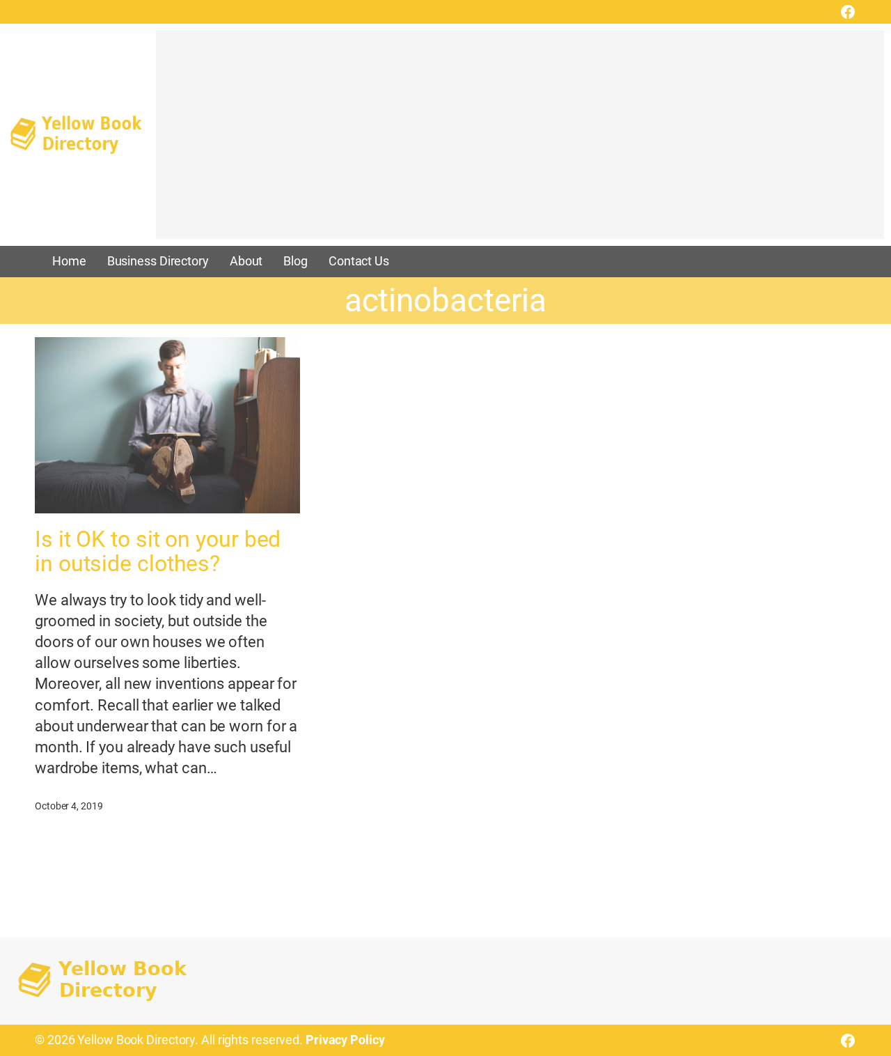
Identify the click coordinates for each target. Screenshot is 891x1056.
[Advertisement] (520, 141)
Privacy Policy (345, 1040)
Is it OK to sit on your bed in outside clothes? (158, 552)
